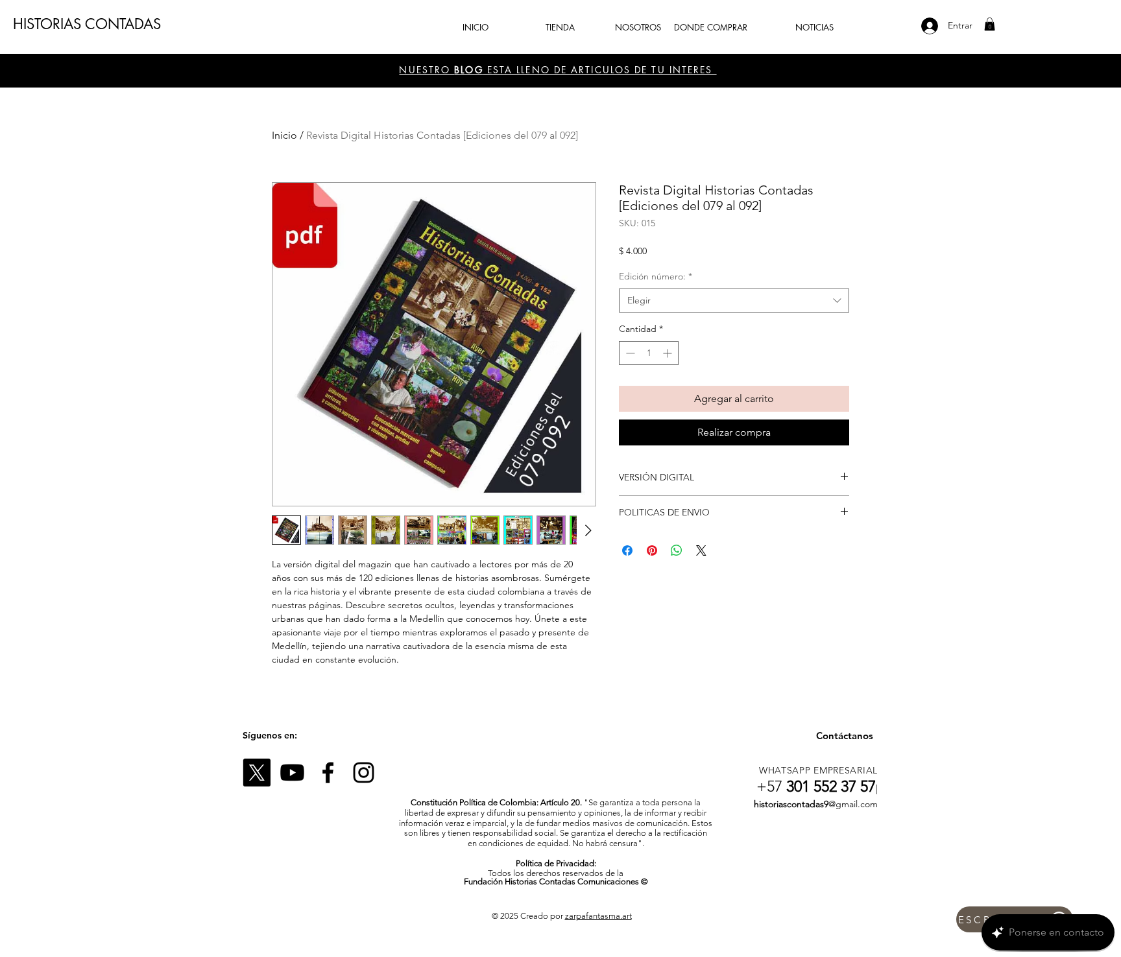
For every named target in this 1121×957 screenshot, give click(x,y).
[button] (989, 24)
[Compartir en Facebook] (627, 550)
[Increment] (668, 353)
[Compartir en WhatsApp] (676, 550)
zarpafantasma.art (598, 916)
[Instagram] (364, 772)
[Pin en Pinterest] (652, 550)
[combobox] (734, 301)
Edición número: (655, 276)
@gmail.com (853, 804)
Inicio (284, 135)
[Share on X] (701, 550)
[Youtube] (292, 772)
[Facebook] (328, 772)
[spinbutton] (648, 353)
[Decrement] (629, 353)
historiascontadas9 (791, 804)
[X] (257, 772)
